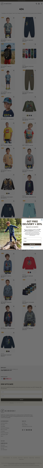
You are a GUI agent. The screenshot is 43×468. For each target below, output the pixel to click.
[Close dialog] (42, 220)
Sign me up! (32, 244)
